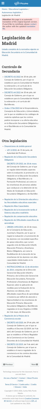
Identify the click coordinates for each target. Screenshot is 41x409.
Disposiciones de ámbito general (17, 146)
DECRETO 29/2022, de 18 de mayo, (22, 164)
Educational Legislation (18, 9)
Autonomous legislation (11, 13)
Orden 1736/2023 (12, 108)
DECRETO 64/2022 (12, 92)
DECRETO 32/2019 (15, 344)
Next (34, 365)
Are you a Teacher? (11, 378)
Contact (22, 378)
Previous (9, 365)
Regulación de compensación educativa (20, 216)
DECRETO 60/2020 (15, 323)
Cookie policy (24, 384)
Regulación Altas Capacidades (16, 206)
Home (4, 9)
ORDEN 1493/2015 (15, 227)
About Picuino (32, 378)
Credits (33, 384)
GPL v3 (34, 401)
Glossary (18, 387)
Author (20, 381)
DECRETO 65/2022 (12, 77)
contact (33, 24)
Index (25, 387)
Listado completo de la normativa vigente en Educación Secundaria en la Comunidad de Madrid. (20, 52)
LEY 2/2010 (12, 150)
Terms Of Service (11, 384)
